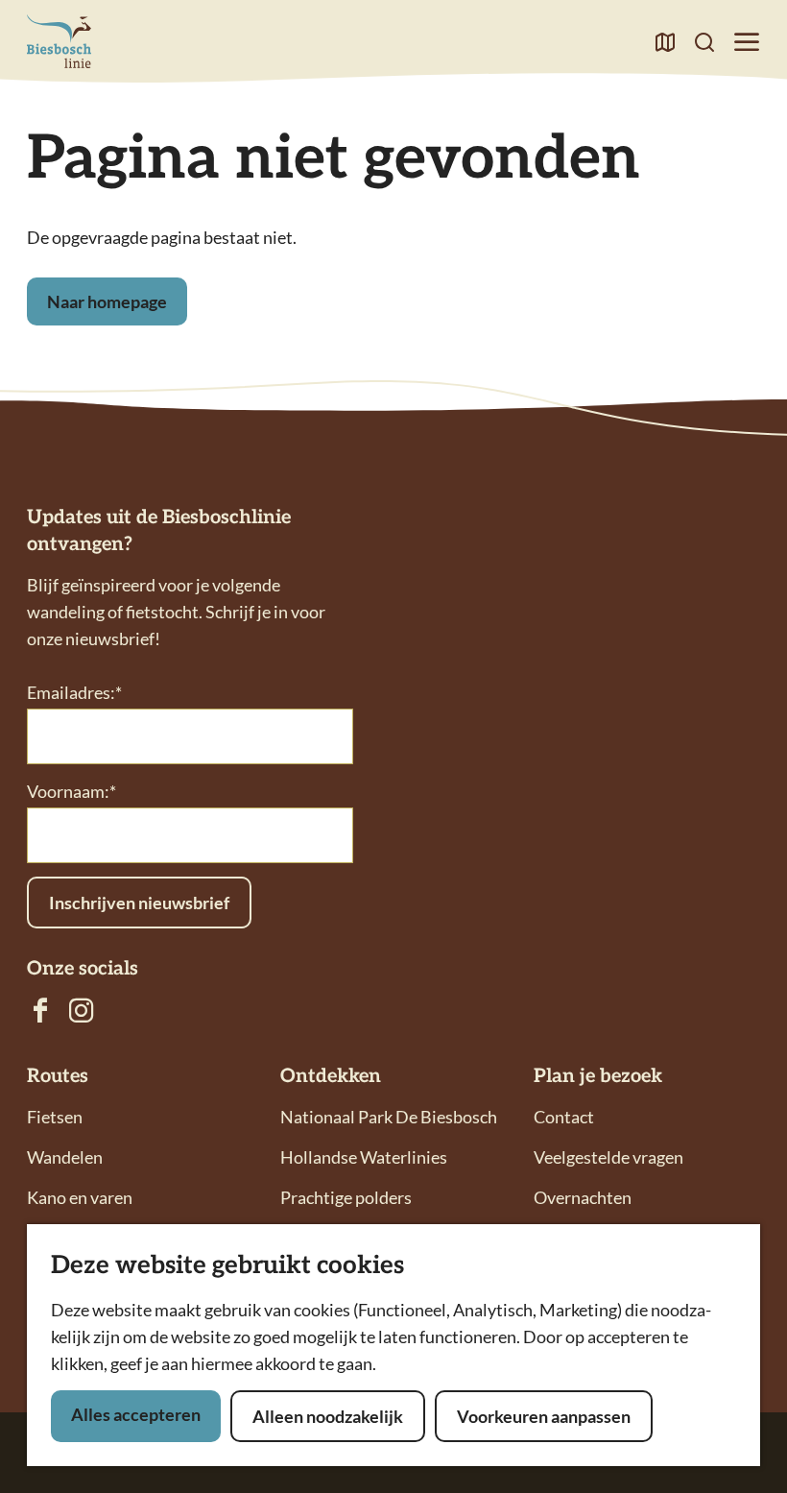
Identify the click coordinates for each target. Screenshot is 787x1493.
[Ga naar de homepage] (59, 41)
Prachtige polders (346, 1197)
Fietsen (55, 1116)
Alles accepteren (136, 1414)
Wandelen (65, 1157)
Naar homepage (107, 301)
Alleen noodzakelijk (327, 1416)
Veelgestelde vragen (608, 1157)
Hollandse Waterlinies (363, 1157)
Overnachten (583, 1197)
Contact (564, 1116)
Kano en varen (79, 1197)
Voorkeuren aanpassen (544, 1416)
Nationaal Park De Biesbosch (388, 1116)
